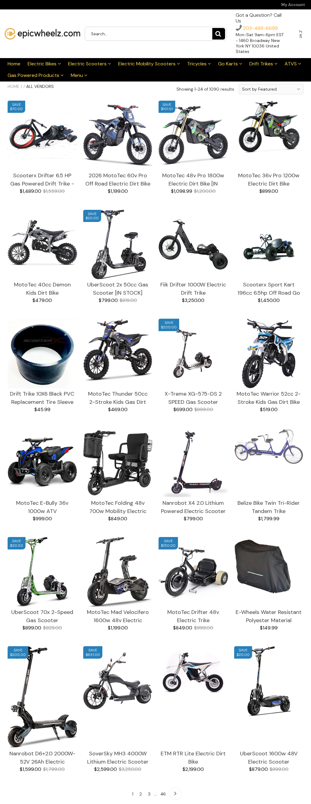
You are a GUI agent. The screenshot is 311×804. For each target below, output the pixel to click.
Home (14, 64)
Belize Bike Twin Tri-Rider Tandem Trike (269, 507)
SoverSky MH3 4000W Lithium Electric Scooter (118, 757)
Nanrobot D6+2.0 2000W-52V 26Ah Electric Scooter (42, 758)
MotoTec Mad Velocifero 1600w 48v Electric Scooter (118, 616)
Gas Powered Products (34, 75)
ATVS (291, 64)
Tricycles (197, 64)
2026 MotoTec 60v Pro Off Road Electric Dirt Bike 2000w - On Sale (117, 180)
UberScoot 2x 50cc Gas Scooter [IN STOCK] (117, 288)
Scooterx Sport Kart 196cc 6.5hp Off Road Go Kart (269, 289)
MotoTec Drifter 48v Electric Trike (193, 616)
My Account (293, 4)
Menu (77, 75)
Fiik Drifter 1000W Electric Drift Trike (193, 288)
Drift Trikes (261, 64)
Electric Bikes (43, 64)
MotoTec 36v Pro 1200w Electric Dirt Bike (268, 179)
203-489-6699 (260, 28)
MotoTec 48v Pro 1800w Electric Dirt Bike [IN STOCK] (193, 180)
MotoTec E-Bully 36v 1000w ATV (42, 507)
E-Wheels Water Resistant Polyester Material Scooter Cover (269, 616)
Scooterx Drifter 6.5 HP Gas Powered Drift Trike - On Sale (42, 180)
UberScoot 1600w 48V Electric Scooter (269, 757)
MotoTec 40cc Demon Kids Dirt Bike (42, 288)
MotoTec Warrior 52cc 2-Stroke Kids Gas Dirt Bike (269, 398)
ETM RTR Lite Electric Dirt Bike (193, 757)
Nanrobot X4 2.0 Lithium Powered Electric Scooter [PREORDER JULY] (193, 507)
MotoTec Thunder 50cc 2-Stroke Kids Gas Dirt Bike (118, 398)
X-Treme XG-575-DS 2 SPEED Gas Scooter (193, 398)
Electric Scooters (88, 64)
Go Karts (228, 64)
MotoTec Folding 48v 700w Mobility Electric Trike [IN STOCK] (117, 507)
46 (163, 794)
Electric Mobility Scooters (147, 64)
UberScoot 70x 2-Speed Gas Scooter (42, 616)
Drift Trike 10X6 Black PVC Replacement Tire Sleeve (42, 398)
